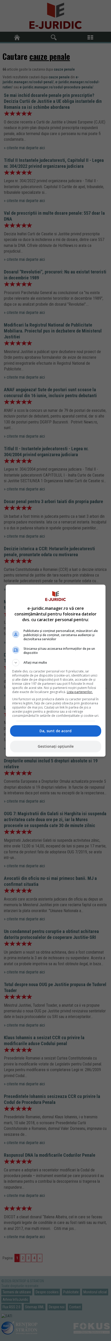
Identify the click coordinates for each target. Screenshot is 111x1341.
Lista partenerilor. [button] (80, 692)
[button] (55, 662)
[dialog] (56, 671)
